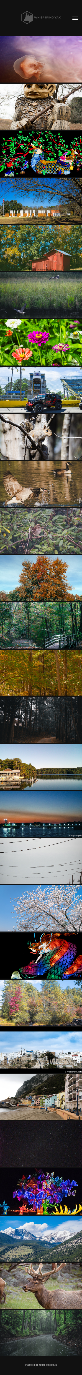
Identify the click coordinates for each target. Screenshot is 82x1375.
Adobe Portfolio (48, 1365)
